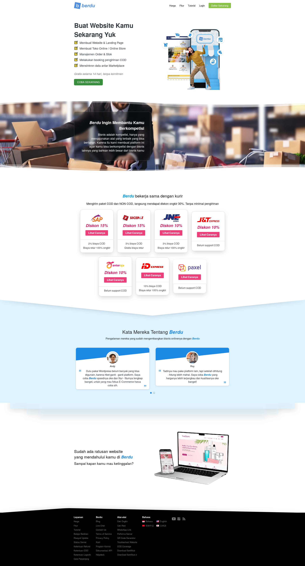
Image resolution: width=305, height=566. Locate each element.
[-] (174, 519)
